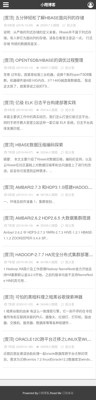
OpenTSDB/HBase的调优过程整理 (49, 60)
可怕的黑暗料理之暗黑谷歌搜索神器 (49, 297)
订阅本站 (67, 393)
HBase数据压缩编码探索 (39, 144)
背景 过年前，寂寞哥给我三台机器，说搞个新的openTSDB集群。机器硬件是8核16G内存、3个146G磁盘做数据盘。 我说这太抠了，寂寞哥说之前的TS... (47, 80)
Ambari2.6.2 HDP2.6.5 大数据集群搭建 (53, 218)
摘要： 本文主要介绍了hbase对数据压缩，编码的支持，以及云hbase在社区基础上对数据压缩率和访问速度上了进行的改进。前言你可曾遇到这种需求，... (47, 165)
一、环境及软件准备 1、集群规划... (29, 201)
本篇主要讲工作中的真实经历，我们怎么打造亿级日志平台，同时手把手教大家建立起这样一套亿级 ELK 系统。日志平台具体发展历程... (48, 122)
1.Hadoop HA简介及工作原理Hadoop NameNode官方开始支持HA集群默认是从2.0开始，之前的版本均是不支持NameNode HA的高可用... (48, 274)
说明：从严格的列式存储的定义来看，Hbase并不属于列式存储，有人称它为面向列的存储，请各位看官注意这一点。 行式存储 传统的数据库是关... (48, 38)
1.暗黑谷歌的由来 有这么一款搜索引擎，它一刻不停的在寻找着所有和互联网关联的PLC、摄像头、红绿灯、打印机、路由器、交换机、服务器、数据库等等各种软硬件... (47, 317)
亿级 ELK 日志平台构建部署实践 (46, 102)
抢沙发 (71, 25)
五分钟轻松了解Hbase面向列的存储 (50, 17)
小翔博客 (48, 4)
